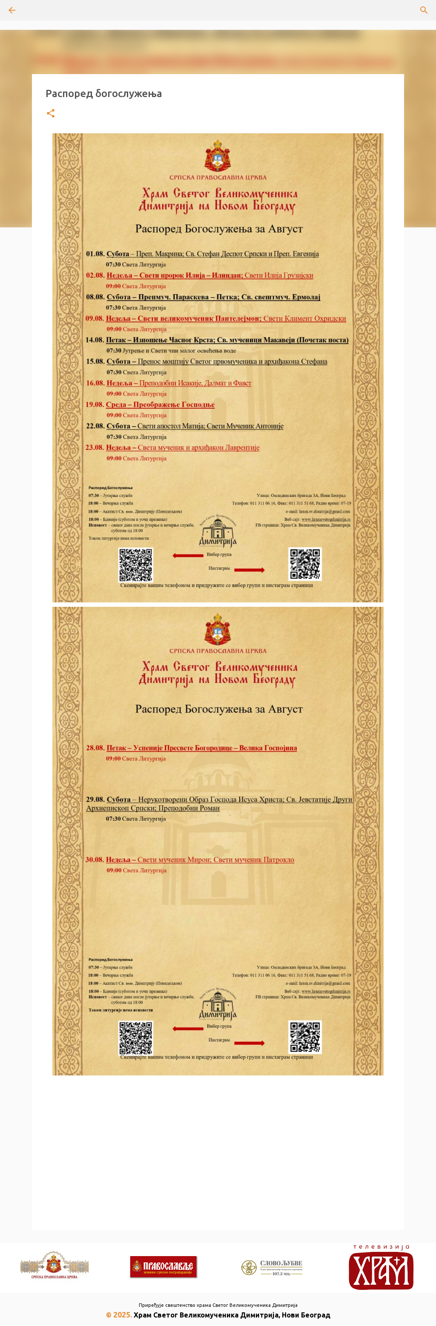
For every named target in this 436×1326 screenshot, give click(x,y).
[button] (51, 114)
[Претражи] (36, 10)
